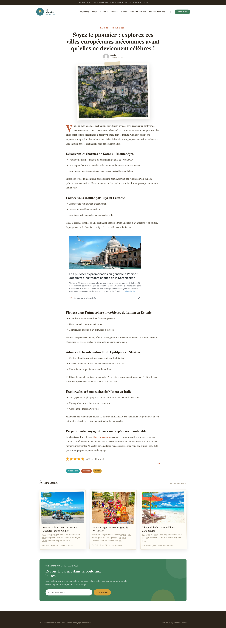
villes (98, 471)
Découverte (73, 471)
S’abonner (182, 12)
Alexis (113, 55)
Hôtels (114, 12)
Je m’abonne (102, 592)
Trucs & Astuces (157, 12)
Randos (104, 12)
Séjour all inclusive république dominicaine (158, 529)
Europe (87, 471)
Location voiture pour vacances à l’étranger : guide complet (59, 529)
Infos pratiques (138, 12)
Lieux (94, 12)
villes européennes (101, 436)
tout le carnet (178, 483)
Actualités (83, 12)
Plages (124, 12)
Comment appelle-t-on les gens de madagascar (110, 528)
